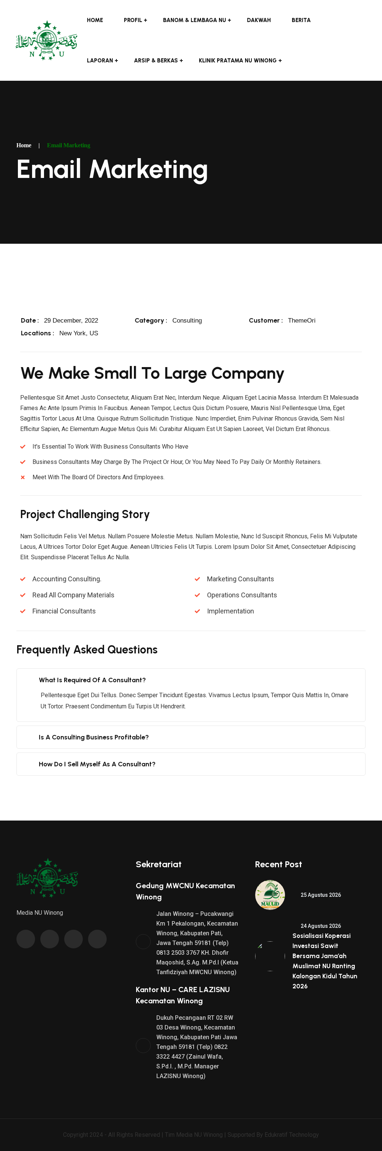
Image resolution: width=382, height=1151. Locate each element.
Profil (133, 20)
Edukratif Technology (291, 1134)
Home (95, 20)
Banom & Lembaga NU (194, 20)
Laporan (100, 60)
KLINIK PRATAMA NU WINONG (238, 60)
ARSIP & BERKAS (156, 60)
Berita (301, 20)
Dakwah (259, 20)
